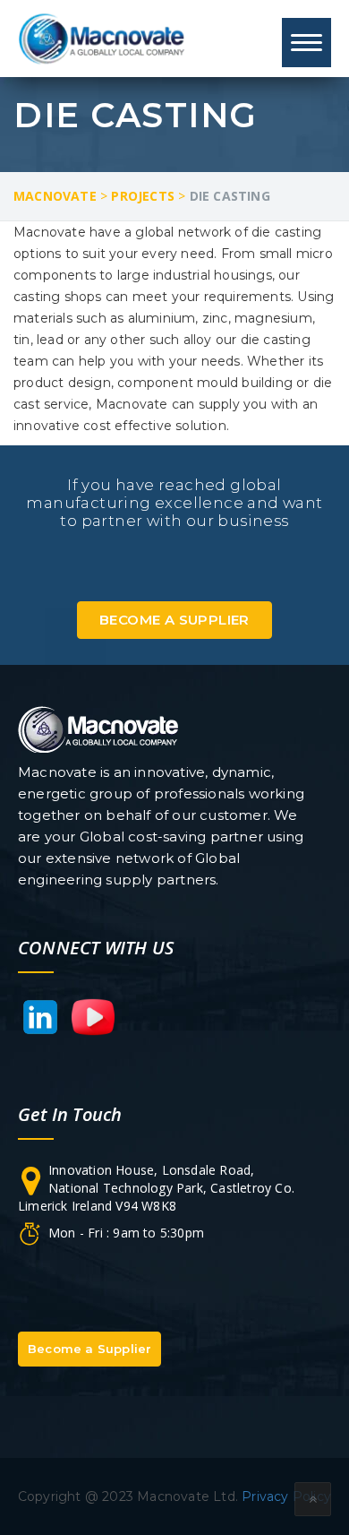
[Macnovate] (102, 38)
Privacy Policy (286, 1496)
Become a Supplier (174, 619)
